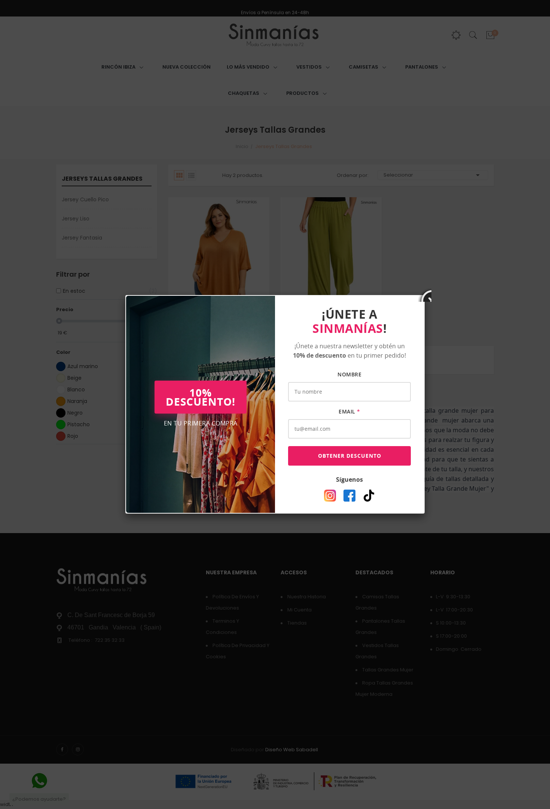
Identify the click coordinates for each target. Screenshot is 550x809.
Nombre (349, 374)
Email (349, 411)
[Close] (424, 295)
